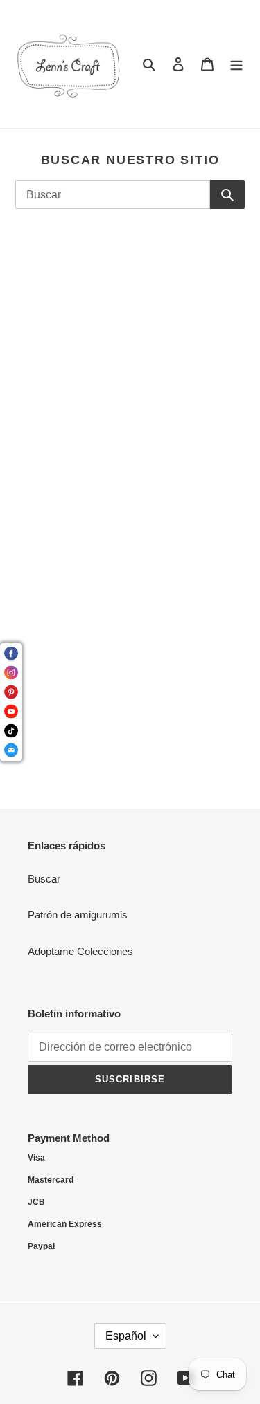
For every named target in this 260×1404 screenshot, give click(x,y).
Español (125, 1336)
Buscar (44, 879)
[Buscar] (227, 194)
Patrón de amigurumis (78, 915)
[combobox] (112, 194)
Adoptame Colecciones (80, 951)
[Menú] (236, 64)
